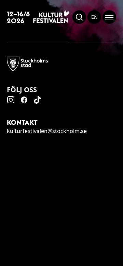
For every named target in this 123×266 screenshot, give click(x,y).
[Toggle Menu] (109, 17)
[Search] (79, 17)
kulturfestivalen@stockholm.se (47, 131)
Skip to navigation (122, 265)
